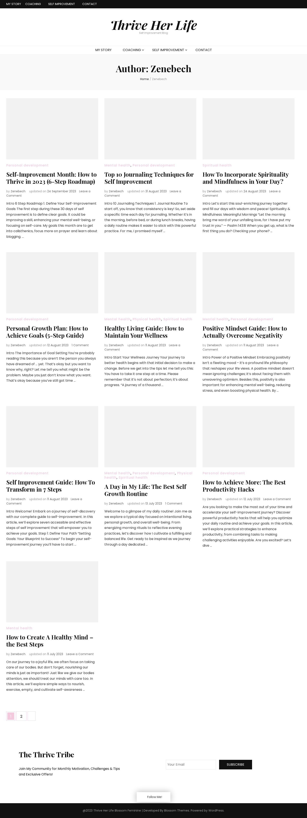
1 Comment (80, 345)
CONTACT (89, 4)
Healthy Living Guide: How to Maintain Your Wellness (144, 331)
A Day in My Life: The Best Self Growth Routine (145, 490)
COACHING (33, 4)
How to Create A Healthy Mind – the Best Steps (49, 640)
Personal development (27, 165)
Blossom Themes (176, 810)
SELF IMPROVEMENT (61, 4)
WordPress (216, 810)
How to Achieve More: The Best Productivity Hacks (244, 485)
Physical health (147, 319)
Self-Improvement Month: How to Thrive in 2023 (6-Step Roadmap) (51, 177)
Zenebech (18, 191)
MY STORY (13, 4)
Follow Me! (154, 797)
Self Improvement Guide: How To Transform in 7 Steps (50, 485)
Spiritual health (217, 165)
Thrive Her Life (153, 24)
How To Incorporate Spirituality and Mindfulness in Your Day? (246, 177)
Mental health (117, 165)
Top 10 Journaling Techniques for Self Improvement (149, 177)
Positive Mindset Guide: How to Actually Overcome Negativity (245, 331)
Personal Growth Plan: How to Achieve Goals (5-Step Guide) (47, 331)
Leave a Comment (277, 499)
